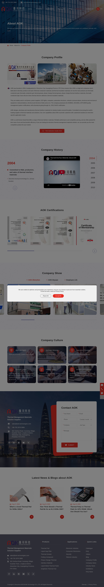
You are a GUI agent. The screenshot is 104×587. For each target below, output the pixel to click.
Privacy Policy (59, 291)
